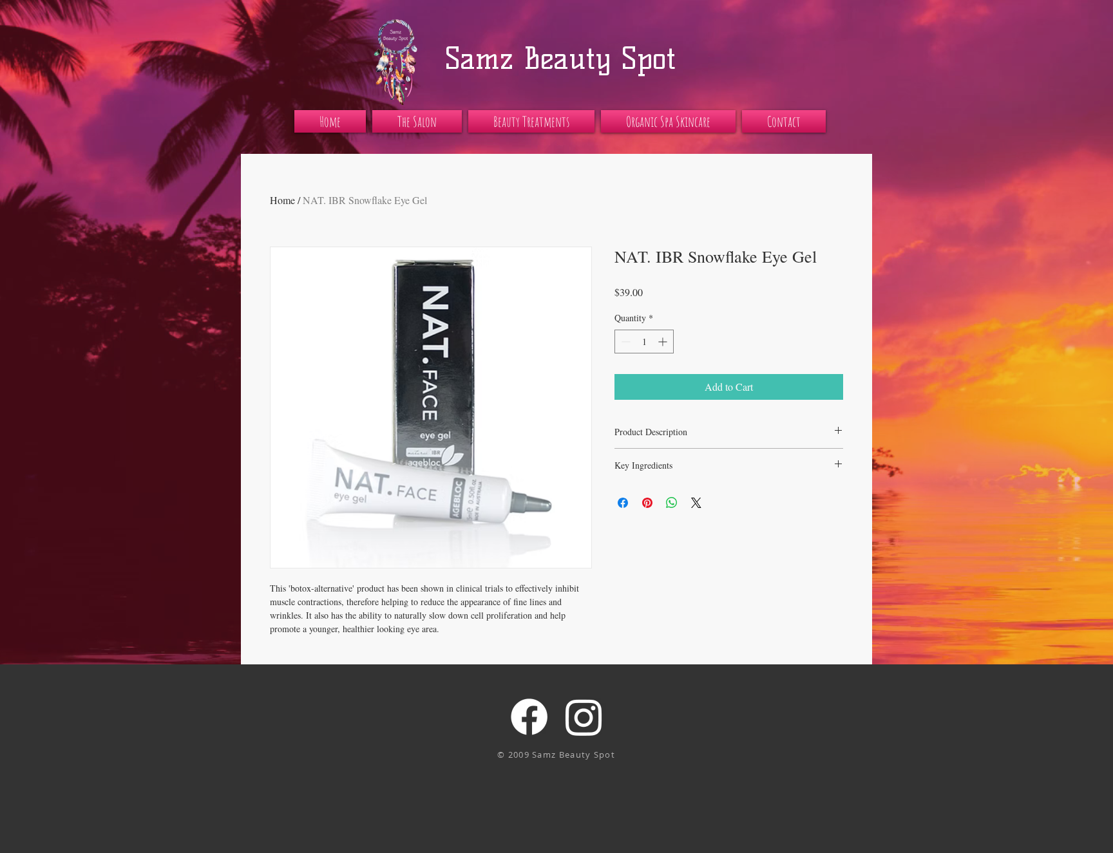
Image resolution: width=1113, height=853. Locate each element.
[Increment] (664, 341)
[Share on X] (696, 503)
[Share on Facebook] (623, 503)
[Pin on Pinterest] (647, 503)
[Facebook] (529, 717)
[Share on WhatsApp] (672, 503)
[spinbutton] (644, 341)
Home (282, 200)
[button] (417, 121)
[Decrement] (624, 341)
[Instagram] (584, 717)
